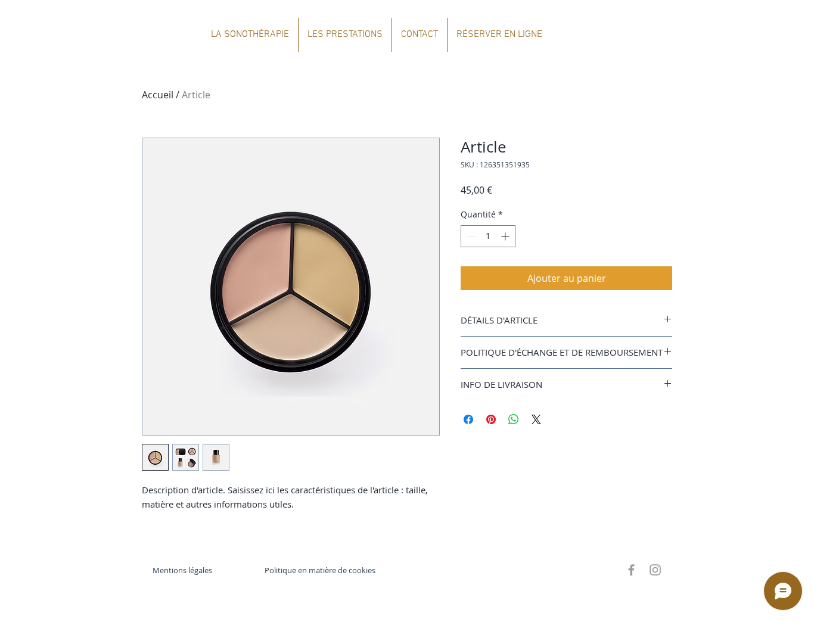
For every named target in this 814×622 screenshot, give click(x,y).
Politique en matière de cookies (321, 570)
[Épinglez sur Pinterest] (491, 419)
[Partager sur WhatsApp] (514, 419)
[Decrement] (469, 236)
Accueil (157, 94)
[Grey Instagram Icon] (655, 569)
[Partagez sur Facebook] (468, 419)
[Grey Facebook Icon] (631, 569)
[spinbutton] (488, 236)
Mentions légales (182, 570)
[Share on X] (536, 419)
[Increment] (506, 236)
